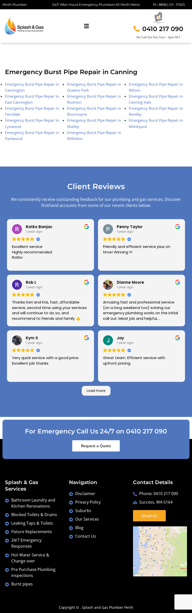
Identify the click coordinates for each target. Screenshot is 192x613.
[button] (86, 26)
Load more (96, 390)
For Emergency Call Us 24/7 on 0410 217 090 (96, 431)
